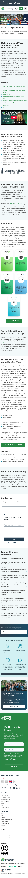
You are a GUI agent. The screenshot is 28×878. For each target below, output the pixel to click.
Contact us (5, 105)
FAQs (4, 107)
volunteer (11, 203)
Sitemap (3, 825)
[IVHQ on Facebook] (2, 788)
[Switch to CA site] (15, 781)
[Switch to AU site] (7, 781)
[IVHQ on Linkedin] (14, 788)
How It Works (4, 795)
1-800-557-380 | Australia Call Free (9, 840)
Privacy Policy (4, 821)
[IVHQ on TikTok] (8, 788)
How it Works (6, 94)
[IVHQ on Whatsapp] (19, 788)
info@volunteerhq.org (6, 832)
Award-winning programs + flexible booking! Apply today (14, 3)
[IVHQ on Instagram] (5, 788)
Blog (2, 815)
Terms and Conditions (6, 819)
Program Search (5, 797)
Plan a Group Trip (5, 801)
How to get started (14, 640)
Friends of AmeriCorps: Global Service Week (15, 100)
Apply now (14, 321)
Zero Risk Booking (5, 799)
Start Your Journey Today (9, 103)
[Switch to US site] (3, 781)
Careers (3, 817)
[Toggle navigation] (25, 8)
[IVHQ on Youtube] (17, 788)
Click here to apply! (13, 445)
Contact (3, 829)
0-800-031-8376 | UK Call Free (8, 838)
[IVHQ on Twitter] (11, 788)
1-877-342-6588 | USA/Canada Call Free (11, 836)
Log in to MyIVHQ (5, 807)
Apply (20, 8)
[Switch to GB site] (11, 781)
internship (19, 203)
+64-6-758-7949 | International (9, 834)
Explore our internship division (17, 873)
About (2, 813)
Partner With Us (5, 823)
